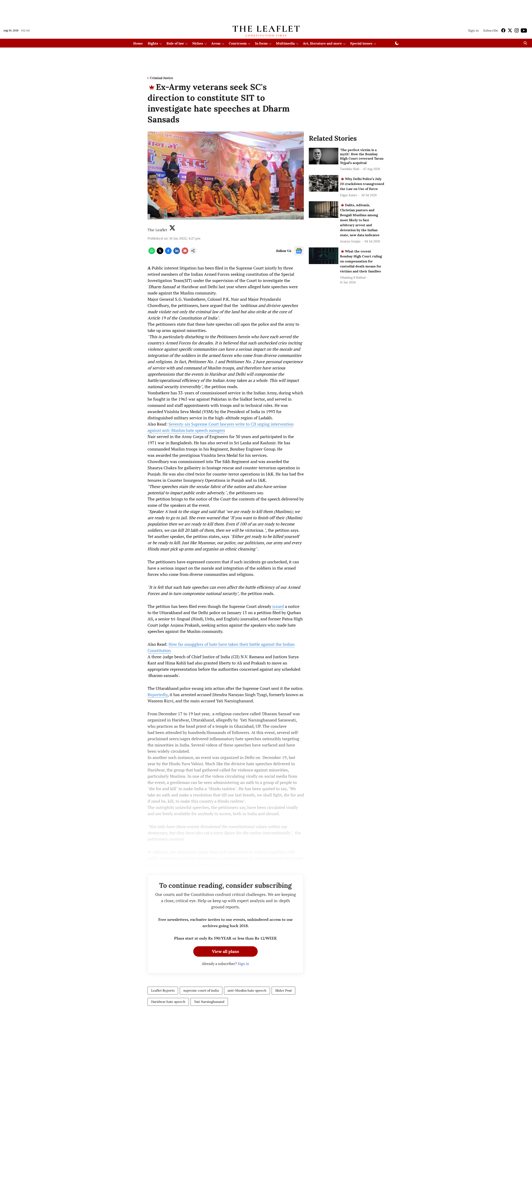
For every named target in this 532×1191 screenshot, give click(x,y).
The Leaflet (157, 229)
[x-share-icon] (160, 253)
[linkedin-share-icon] (176, 253)
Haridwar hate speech (168, 1002)
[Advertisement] (266, 11)
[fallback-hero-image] (323, 156)
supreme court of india (201, 990)
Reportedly (157, 694)
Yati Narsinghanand (209, 1002)
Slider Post (283, 990)
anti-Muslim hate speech (247, 990)
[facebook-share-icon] (168, 253)
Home (138, 43)
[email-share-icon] (185, 253)
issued (277, 606)
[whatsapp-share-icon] (151, 253)
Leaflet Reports (163, 990)
